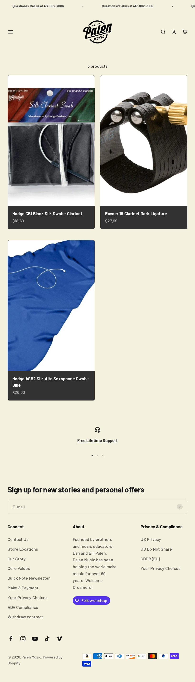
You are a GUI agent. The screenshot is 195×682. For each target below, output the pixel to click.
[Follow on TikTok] (47, 638)
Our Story (17, 558)
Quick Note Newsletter (29, 578)
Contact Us (18, 539)
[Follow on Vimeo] (59, 638)
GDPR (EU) (150, 558)
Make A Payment (23, 587)
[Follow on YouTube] (35, 638)
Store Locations (23, 549)
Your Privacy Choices (28, 597)
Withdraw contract (25, 616)
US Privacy (151, 539)
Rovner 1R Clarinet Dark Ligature (136, 213)
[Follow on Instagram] (23, 638)
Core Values (19, 568)
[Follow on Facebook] (11, 638)
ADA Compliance (23, 607)
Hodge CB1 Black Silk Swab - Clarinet (47, 213)
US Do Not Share (156, 549)
